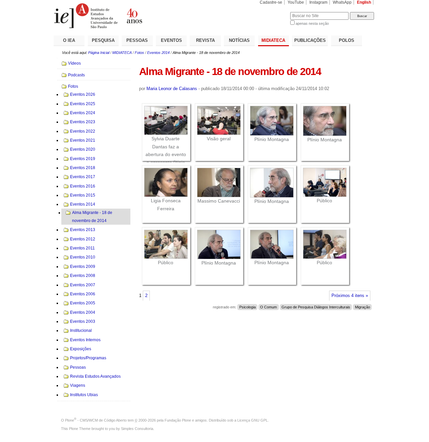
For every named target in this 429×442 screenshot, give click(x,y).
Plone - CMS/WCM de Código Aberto (96, 420)
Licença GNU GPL (252, 420)
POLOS (346, 40)
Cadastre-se (271, 2)
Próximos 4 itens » (349, 295)
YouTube (296, 2)
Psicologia (247, 307)
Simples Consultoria (137, 429)
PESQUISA (103, 40)
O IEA (69, 40)
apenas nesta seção (312, 23)
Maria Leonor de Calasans (171, 88)
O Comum (268, 307)
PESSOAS (137, 40)
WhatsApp (342, 2)
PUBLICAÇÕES (310, 40)
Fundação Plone (178, 420)
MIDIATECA (273, 40)
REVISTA (205, 40)
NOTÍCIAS (239, 40)
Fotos (139, 53)
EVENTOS (171, 40)
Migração (362, 307)
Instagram (318, 2)
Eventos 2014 (158, 53)
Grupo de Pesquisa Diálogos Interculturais (316, 307)
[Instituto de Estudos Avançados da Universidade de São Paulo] (134, 15)
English (364, 2)
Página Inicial (98, 53)
